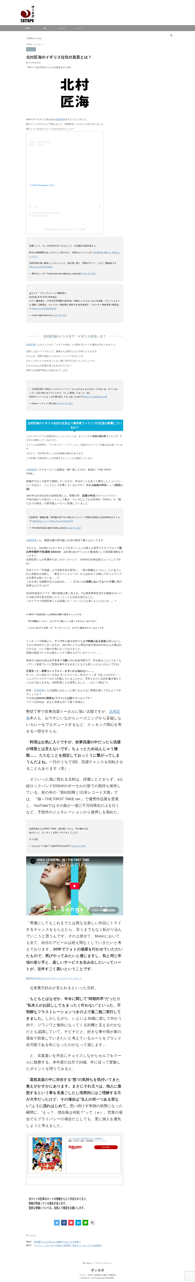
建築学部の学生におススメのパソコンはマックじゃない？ (54, 978)
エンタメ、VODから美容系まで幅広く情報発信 (97, 1275)
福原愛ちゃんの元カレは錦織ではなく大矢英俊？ (57, 1241)
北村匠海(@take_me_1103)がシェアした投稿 (64, 229)
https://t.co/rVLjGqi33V (62, 521)
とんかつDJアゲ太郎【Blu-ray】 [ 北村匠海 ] (85, 1138)
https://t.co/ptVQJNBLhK (44, 308)
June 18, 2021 (89, 273)
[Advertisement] (154, 147)
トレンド (79, 28)
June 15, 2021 (79, 846)
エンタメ (62, 28)
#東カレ (107, 252)
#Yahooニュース (42, 521)
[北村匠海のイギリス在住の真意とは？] (78, 1223)
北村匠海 (60, 119)
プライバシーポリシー (103, 1263)
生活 (45, 28)
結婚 (27, 28)
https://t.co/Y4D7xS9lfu (41, 267)
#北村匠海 (98, 252)
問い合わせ (87, 1263)
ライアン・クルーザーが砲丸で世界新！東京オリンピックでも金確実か (68, 1245)
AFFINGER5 (109, 1278)
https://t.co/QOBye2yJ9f (95, 396)
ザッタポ (97, 1270)
